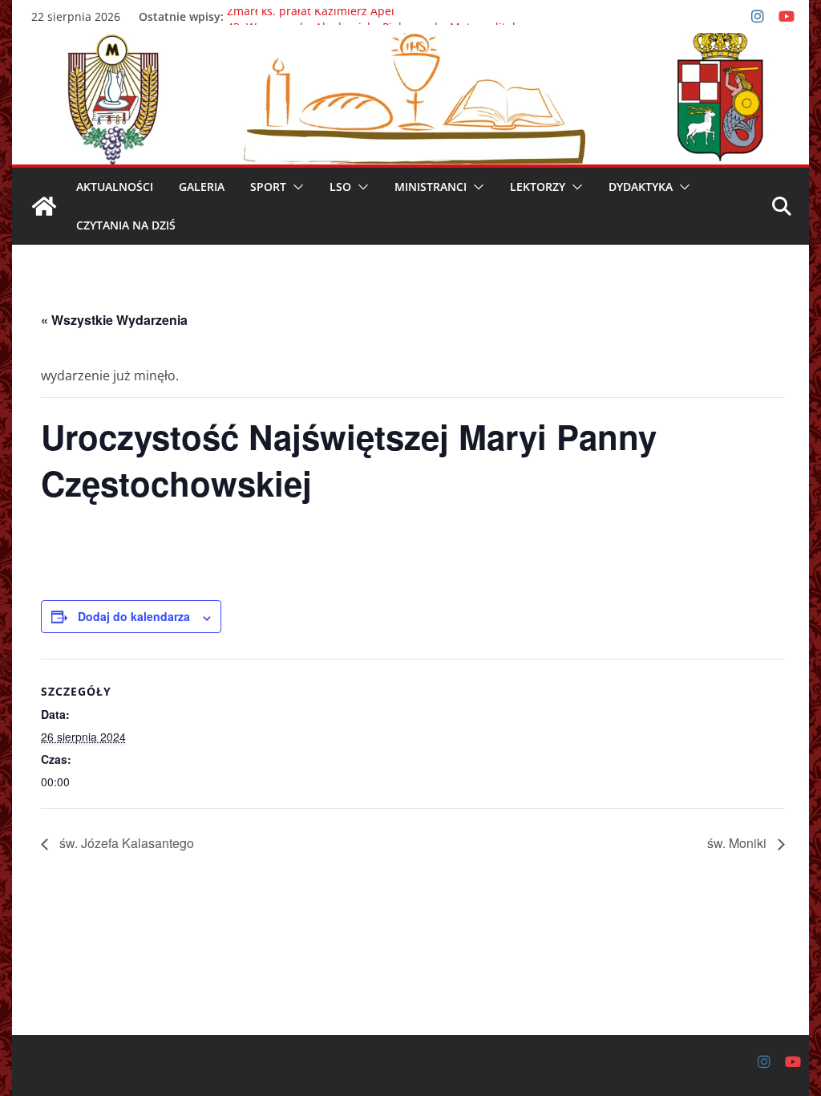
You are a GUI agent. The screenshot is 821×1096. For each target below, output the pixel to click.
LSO (340, 186)
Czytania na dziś (126, 225)
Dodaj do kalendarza (134, 616)
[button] (295, 187)
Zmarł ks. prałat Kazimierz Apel (310, 16)
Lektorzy (537, 186)
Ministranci (430, 186)
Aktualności (114, 186)
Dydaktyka (641, 186)
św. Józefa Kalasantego (125, 843)
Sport (268, 186)
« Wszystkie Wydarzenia (114, 320)
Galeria (201, 186)
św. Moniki (738, 843)
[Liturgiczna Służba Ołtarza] (44, 206)
